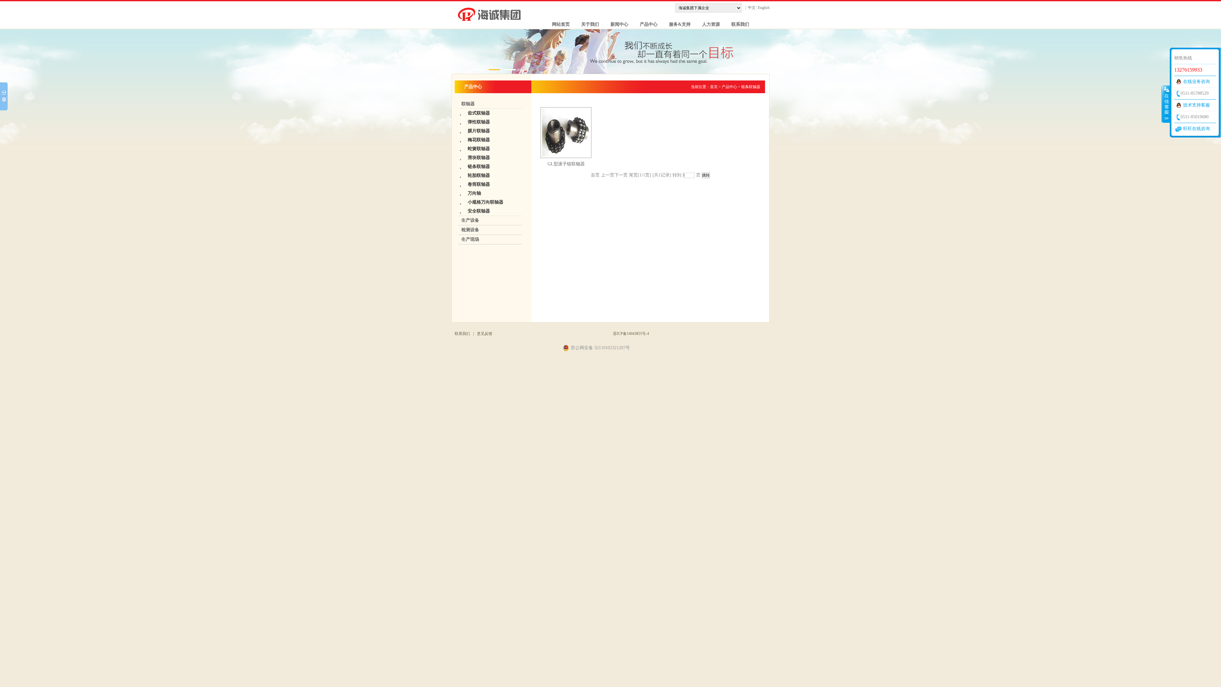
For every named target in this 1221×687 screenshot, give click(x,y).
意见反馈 (484, 333)
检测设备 (470, 229)
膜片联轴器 (479, 130)
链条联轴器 (479, 166)
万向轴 (474, 193)
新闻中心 (616, 24)
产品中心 (646, 24)
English (763, 7)
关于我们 (587, 24)
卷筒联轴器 (479, 184)
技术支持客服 (1196, 105)
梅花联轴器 (479, 139)
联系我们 (737, 24)
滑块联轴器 (479, 157)
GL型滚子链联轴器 (566, 164)
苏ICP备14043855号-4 (631, 333)
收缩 (1166, 104)
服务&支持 (677, 24)
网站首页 (558, 24)
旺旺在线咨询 (1196, 128)
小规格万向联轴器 (485, 202)
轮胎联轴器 (479, 175)
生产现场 (470, 239)
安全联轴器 (479, 211)
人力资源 (708, 24)
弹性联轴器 (479, 122)
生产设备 (470, 220)
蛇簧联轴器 (479, 148)
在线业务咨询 (1196, 81)
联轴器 (468, 103)
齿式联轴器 (479, 113)
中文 (751, 7)
